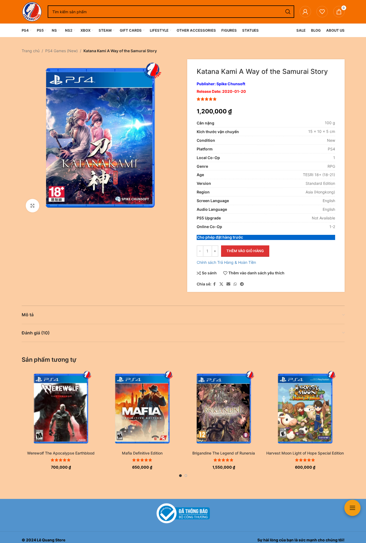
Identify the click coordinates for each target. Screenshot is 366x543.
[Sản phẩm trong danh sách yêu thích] (322, 11)
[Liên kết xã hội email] (228, 284)
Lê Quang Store (51, 540)
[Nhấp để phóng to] (32, 205)
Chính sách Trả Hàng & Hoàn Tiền (226, 262)
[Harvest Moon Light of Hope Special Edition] (305, 408)
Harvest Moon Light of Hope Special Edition (305, 453)
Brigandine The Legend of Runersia (223, 453)
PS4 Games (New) (61, 50)
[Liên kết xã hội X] (221, 284)
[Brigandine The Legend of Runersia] (223, 408)
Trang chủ (31, 50)
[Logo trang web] (32, 11)
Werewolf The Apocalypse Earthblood (61, 453)
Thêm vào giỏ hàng (245, 251)
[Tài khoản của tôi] (305, 11)
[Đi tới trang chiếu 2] (185, 475)
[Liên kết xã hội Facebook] (214, 284)
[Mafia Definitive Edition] (142, 408)
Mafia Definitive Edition (142, 453)
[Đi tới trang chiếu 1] (180, 475)
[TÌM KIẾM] (288, 11)
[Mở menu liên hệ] (352, 508)
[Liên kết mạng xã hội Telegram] (241, 284)
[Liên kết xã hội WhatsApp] (235, 284)
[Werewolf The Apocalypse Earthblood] (61, 408)
